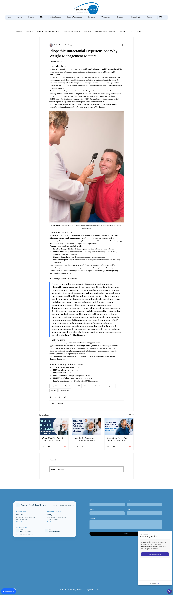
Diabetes (123, 31)
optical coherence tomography (103, 386)
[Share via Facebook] (50, 397)
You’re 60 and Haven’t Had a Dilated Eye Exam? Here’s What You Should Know (119, 439)
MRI (78, 386)
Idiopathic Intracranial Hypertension (62, 386)
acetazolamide (64, 390)
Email (92, 509)
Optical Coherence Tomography (105, 31)
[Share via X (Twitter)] (55, 397)
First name (93, 501)
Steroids (53, 390)
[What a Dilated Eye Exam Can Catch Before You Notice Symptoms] (54, 426)
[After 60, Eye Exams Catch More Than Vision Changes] (86, 426)
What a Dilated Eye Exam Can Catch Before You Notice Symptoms (53, 439)
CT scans (87, 386)
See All (131, 415)
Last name (130, 501)
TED (131, 31)
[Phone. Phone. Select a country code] (130, 513)
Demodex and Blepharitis (72, 31)
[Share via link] (65, 397)
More (139, 31)
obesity (119, 386)
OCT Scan (87, 31)
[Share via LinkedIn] (60, 397)
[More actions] (122, 45)
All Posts (19, 31)
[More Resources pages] (128, 17)
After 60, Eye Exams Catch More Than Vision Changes (84, 439)
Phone (129, 509)
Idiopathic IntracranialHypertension (48, 31)
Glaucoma (29, 31)
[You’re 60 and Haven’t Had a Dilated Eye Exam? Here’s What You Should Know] (119, 426)
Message (93, 518)
